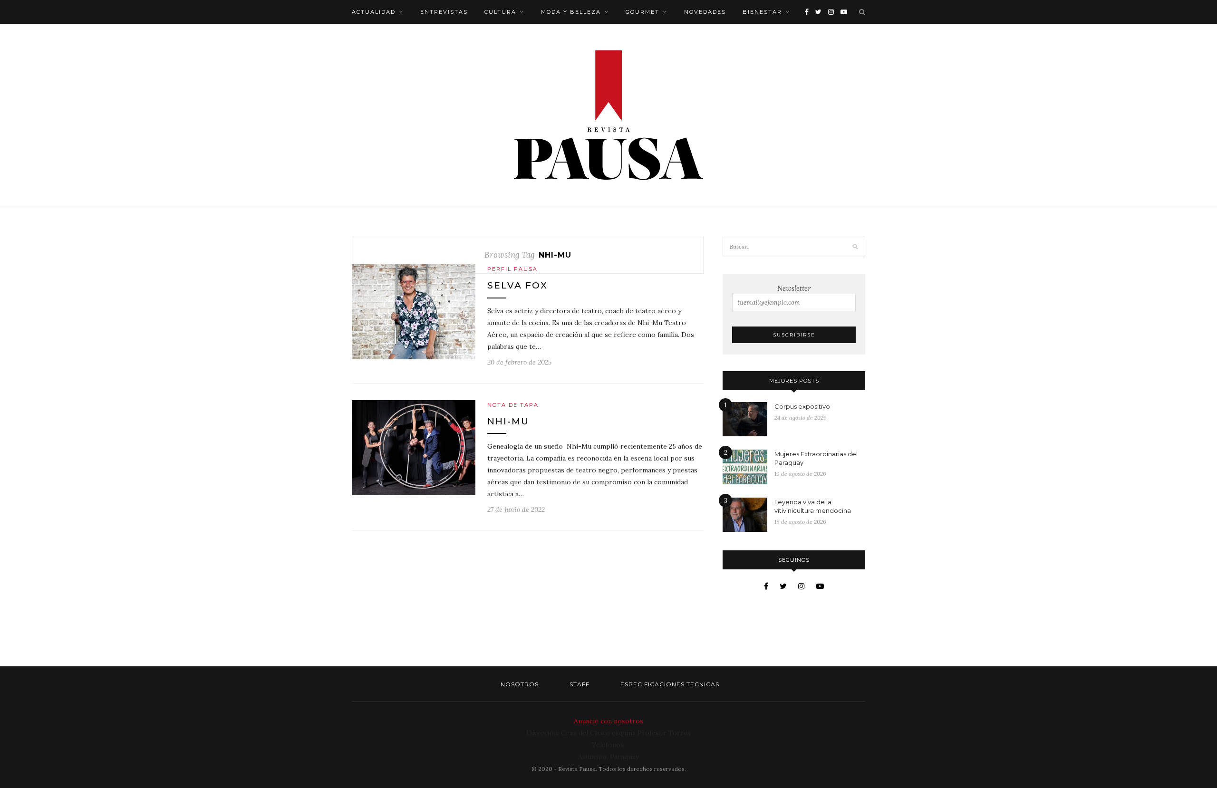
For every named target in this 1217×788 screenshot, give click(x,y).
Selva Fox (517, 285)
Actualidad (374, 12)
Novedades (705, 12)
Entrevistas (444, 12)
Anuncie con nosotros (608, 721)
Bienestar (762, 12)
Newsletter (794, 288)
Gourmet (642, 12)
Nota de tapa (513, 405)
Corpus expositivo (802, 406)
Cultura (500, 12)
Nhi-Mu (508, 421)
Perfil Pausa (512, 269)
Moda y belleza (571, 12)
